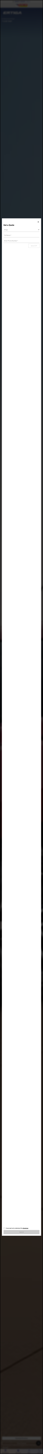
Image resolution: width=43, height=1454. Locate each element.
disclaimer (25, 1228)
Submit (21, 1232)
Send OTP (34, 246)
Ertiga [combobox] (6, 230)
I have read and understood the (17, 1228)
